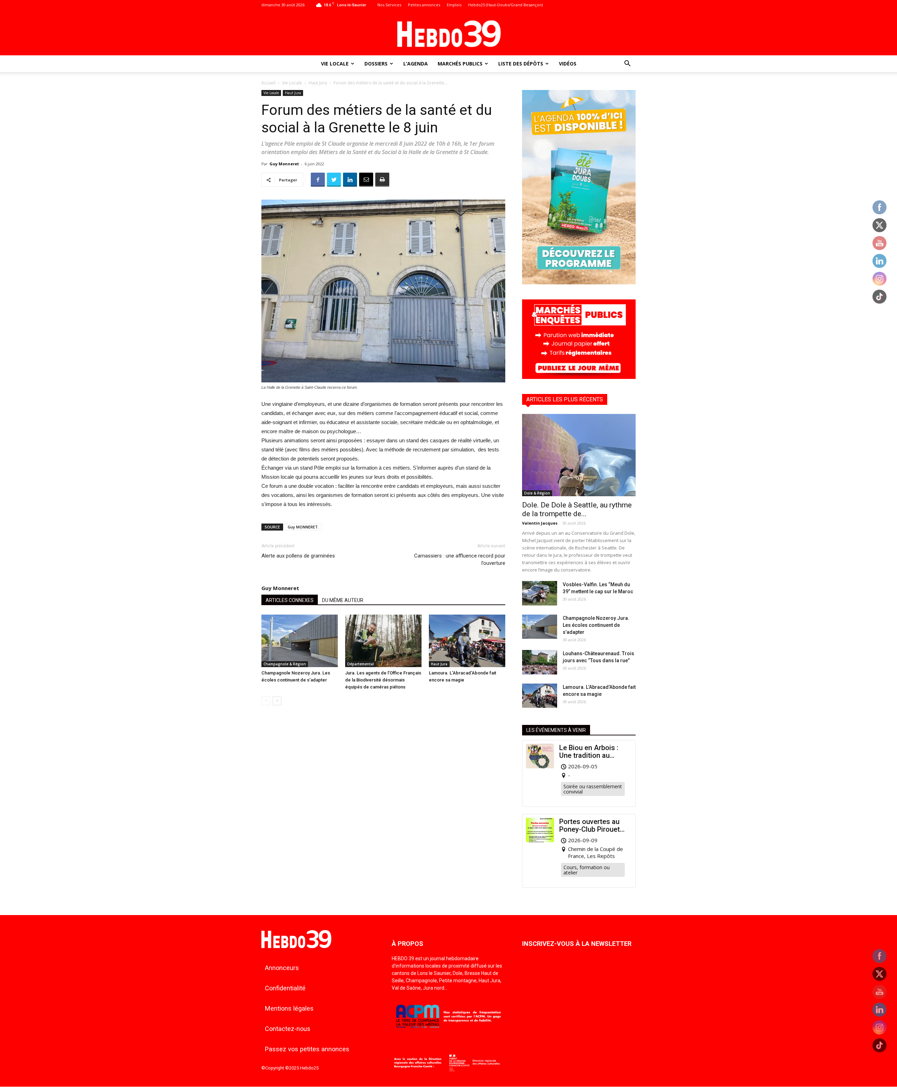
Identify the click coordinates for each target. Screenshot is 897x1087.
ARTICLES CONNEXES (290, 600)
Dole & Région (537, 493)
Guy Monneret (284, 163)
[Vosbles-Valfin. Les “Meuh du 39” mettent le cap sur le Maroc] (539, 593)
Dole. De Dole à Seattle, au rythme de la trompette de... (577, 509)
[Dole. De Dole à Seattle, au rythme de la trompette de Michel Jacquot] (579, 455)
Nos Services (389, 4)
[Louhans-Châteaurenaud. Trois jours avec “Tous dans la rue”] (539, 662)
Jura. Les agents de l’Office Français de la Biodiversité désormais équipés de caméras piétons (383, 680)
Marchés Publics (460, 63)
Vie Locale (335, 63)
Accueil (268, 83)
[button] (627, 64)
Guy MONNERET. (303, 526)
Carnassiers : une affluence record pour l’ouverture (459, 559)
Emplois (454, 4)
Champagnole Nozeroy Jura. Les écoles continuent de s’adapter (596, 625)
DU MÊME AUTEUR (342, 600)
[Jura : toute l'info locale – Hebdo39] (448, 32)
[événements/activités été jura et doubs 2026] (579, 282)
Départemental (360, 664)
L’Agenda (415, 63)
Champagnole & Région (284, 664)
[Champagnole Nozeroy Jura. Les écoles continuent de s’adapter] (299, 641)
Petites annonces (424, 4)
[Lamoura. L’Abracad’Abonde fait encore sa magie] (467, 641)
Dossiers (376, 63)
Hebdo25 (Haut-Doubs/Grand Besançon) (505, 4)
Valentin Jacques (539, 523)
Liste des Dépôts (520, 63)
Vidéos (567, 63)
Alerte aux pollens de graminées (298, 556)
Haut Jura (318, 83)
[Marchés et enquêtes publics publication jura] (579, 377)
